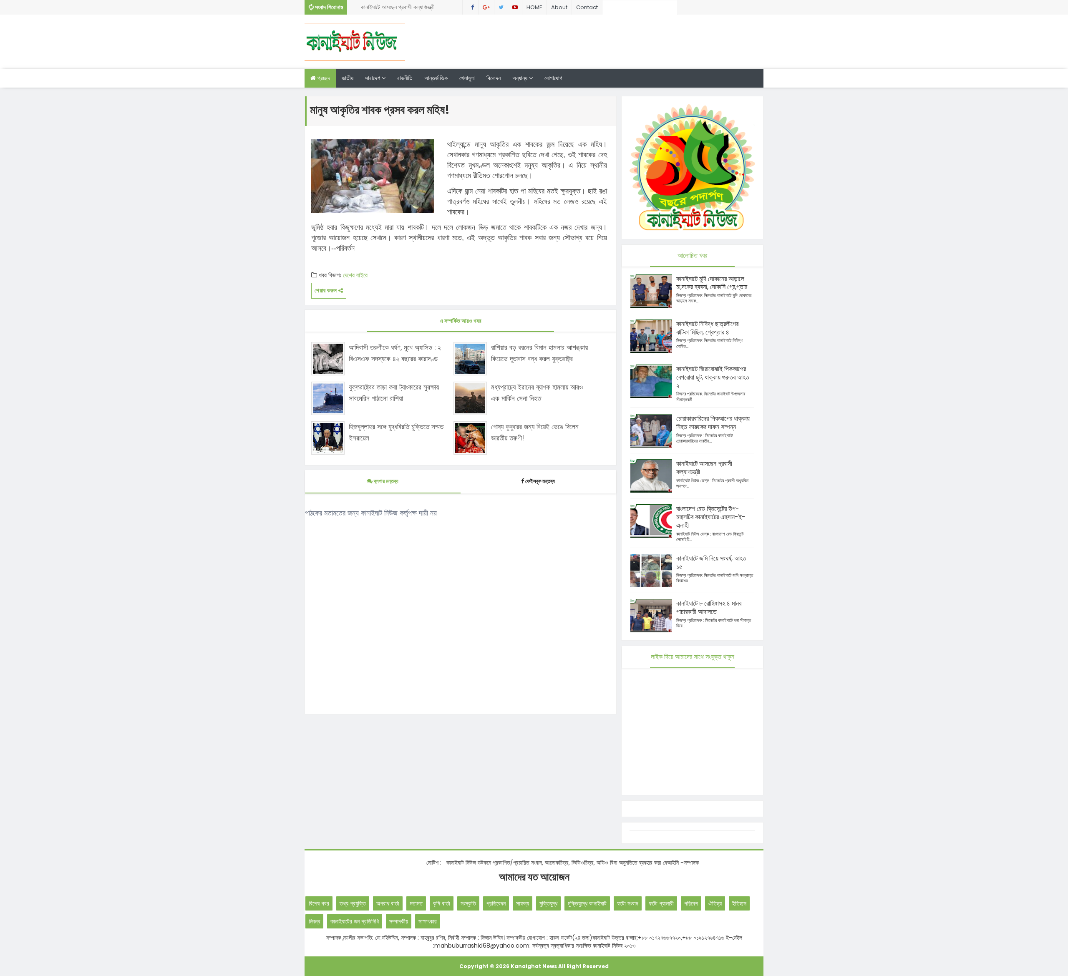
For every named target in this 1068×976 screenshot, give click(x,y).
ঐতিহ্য (715, 903)
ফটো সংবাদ (627, 903)
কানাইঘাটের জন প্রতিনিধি (354, 921)
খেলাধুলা (467, 78)
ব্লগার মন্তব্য (385, 481)
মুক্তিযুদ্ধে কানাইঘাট (587, 903)
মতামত (416, 903)
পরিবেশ (691, 903)
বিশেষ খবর (319, 903)
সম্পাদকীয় (398, 921)
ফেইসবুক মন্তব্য (540, 481)
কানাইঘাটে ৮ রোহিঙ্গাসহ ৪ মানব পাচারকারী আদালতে (708, 607)
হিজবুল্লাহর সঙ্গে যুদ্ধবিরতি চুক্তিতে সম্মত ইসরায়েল (396, 432)
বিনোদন (493, 78)
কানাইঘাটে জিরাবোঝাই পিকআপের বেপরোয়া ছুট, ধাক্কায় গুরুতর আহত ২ (712, 377)
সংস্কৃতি (468, 903)
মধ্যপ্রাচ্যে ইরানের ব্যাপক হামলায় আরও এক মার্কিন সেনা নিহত (537, 392)
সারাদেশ (373, 78)
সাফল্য (522, 903)
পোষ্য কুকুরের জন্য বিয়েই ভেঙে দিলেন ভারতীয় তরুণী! (535, 432)
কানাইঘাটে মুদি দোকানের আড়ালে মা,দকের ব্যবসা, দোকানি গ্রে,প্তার (711, 283)
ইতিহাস (739, 903)
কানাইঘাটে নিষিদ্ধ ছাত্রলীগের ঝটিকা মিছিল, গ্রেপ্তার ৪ (402, 9)
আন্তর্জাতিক (436, 78)
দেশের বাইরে (355, 275)
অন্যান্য (520, 78)
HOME (534, 7)
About (559, 7)
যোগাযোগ (553, 78)
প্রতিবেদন (496, 903)
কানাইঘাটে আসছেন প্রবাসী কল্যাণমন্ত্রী (704, 468)
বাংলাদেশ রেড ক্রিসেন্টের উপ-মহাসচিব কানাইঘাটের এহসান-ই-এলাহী (711, 517)
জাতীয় (347, 78)
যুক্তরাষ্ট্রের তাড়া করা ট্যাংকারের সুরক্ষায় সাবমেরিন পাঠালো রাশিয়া (394, 392)
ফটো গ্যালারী (661, 903)
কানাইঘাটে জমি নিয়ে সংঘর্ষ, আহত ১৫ (711, 562)
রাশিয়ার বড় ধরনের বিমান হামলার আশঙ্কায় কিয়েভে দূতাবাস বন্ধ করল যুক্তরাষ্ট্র (539, 353)
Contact (587, 7)
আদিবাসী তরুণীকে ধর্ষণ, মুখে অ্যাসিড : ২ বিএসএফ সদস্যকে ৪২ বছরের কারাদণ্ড (395, 353)
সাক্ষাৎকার (427, 921)
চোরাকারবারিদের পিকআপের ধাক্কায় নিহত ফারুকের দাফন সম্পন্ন (713, 423)
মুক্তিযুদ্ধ (548, 903)
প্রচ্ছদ (323, 78)
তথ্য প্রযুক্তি (353, 903)
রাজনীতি (405, 78)
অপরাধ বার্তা (387, 903)
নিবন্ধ (314, 921)
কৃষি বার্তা (441, 903)
